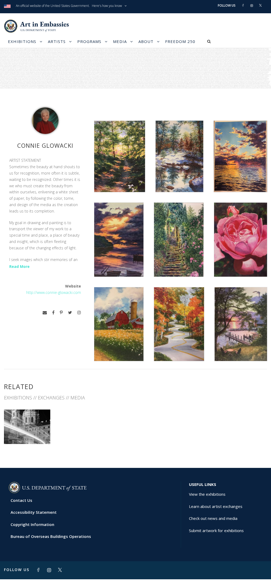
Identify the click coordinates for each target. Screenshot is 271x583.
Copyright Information (32, 524)
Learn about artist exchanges (215, 506)
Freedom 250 (180, 41)
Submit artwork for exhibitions (216, 530)
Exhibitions (22, 41)
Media (120, 41)
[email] (45, 312)
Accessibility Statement (34, 512)
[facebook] (53, 312)
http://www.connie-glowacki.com (53, 292)
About (145, 41)
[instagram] (79, 312)
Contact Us (21, 500)
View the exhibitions (207, 494)
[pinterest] (61, 312)
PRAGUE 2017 (27, 432)
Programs (89, 41)
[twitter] (70, 312)
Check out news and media (213, 518)
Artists (57, 41)
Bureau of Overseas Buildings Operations (51, 536)
